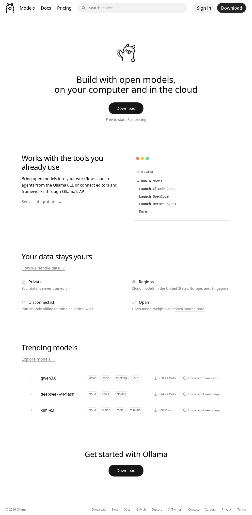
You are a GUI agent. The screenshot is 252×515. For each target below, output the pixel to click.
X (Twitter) (175, 510)
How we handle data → (43, 268)
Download (231, 8)
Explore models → (38, 359)
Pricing (64, 8)
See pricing (137, 119)
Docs (46, 8)
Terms (241, 510)
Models (27, 8)
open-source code (189, 308)
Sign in (204, 8)
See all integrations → (42, 201)
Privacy (227, 510)
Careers (210, 510)
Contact (193, 510)
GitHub (141, 510)
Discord (157, 510)
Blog (114, 510)
